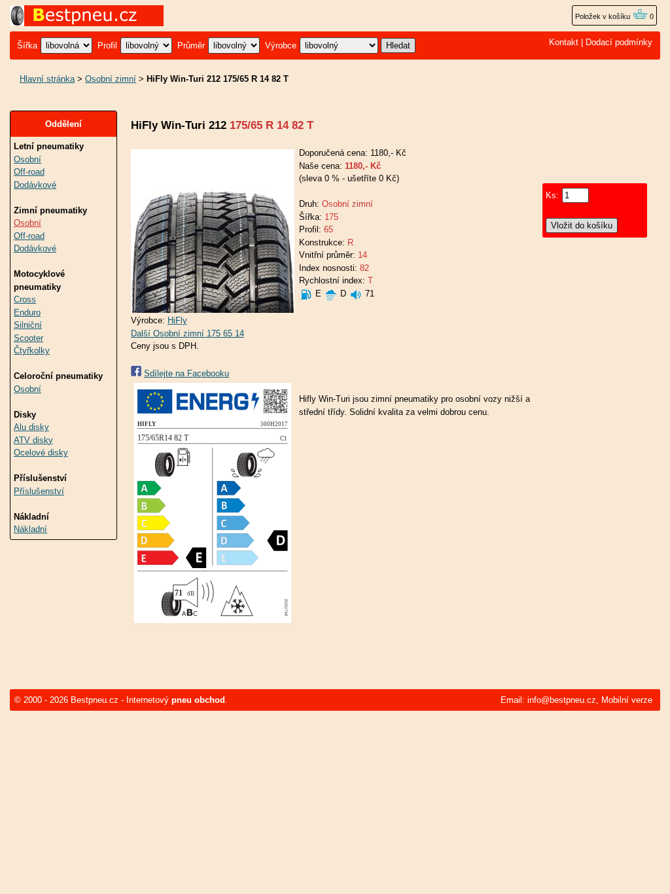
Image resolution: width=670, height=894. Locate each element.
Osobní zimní (110, 79)
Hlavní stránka (47, 79)
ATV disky (33, 440)
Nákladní (30, 529)
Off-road (29, 172)
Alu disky (31, 427)
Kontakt (563, 42)
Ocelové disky (41, 452)
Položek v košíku (603, 16)
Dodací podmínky (619, 42)
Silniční (28, 325)
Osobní (27, 159)
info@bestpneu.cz (561, 700)
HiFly (177, 320)
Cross (25, 299)
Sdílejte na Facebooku (186, 373)
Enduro (27, 312)
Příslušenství (39, 491)
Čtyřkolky (32, 350)
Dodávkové (35, 185)
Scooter (28, 338)
